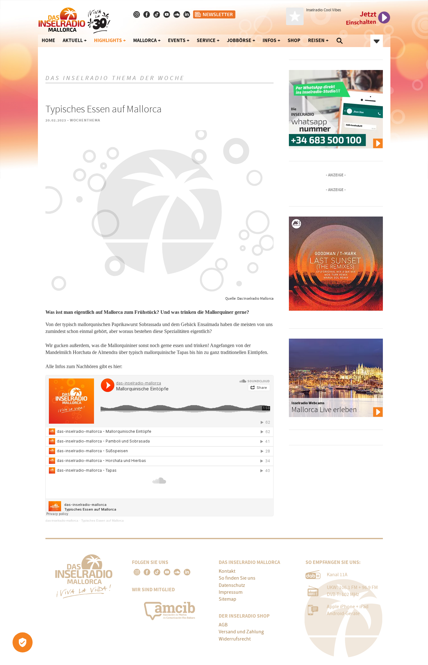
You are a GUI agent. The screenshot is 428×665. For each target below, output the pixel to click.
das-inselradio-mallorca (61, 520)
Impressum (231, 592)
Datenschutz (232, 585)
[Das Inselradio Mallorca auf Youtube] (167, 14)
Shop (294, 40)
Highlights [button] (108, 40)
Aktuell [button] (73, 40)
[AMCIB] (170, 609)
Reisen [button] (316, 40)
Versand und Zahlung (241, 632)
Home (48, 40)
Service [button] (206, 40)
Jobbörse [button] (239, 40)
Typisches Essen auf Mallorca (102, 520)
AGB (223, 625)
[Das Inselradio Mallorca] (74, 19)
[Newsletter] (214, 14)
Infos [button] (269, 40)
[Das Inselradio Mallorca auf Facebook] (147, 14)
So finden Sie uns (237, 578)
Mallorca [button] (145, 40)
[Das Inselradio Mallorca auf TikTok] (157, 14)
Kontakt (227, 571)
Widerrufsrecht (235, 639)
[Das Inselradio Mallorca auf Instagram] (137, 14)
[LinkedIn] (187, 572)
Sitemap (227, 599)
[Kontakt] (187, 14)
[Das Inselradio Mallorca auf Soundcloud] (177, 14)
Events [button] (176, 40)
